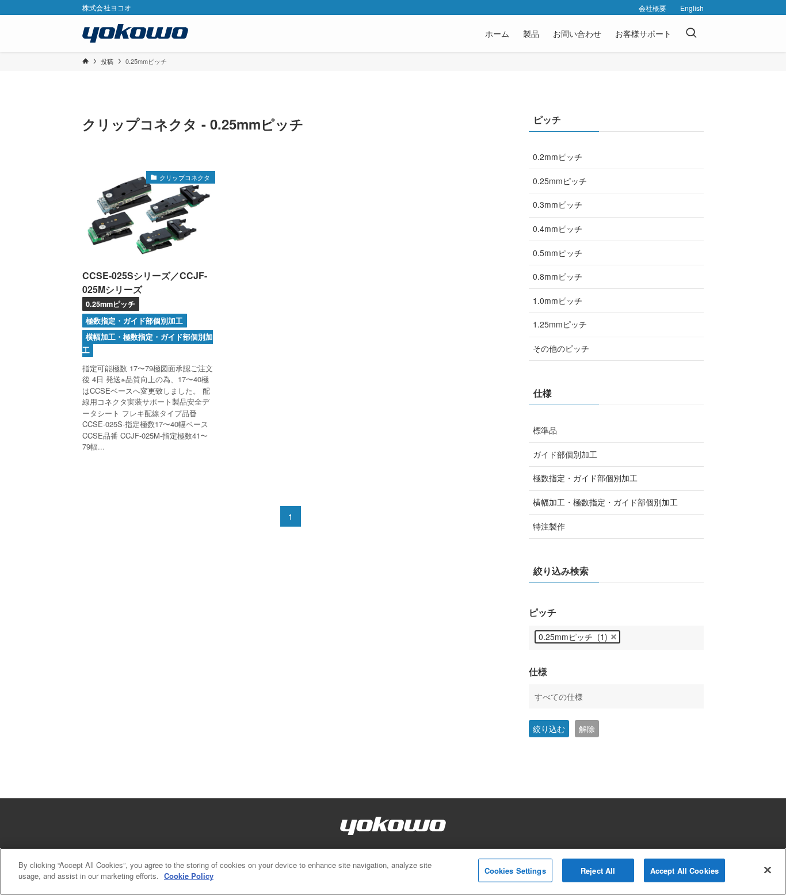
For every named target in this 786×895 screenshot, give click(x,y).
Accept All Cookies (684, 870)
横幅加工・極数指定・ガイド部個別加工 (605, 502)
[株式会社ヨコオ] (135, 33)
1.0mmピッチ (557, 300)
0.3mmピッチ (557, 204)
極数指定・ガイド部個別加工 (585, 477)
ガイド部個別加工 (565, 454)
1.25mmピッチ (560, 324)
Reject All (598, 870)
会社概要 (652, 8)
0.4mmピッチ (557, 228)
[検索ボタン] (691, 33)
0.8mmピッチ (557, 276)
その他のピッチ (561, 348)
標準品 (545, 430)
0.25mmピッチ (560, 180)
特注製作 (549, 526)
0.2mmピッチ (557, 156)
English (692, 8)
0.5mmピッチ (557, 252)
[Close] (767, 869)
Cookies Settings (515, 870)
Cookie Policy (188, 875)
